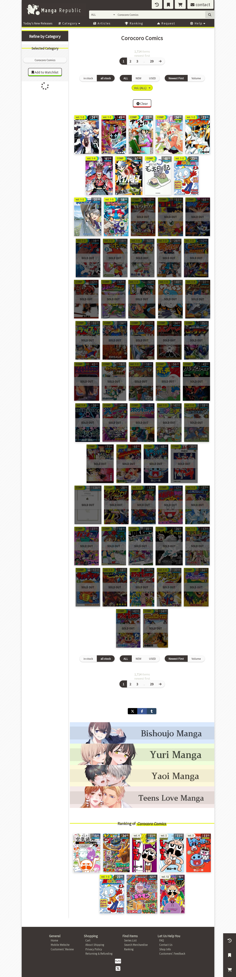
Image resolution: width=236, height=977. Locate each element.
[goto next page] (160, 61)
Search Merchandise (136, 944)
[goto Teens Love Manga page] (142, 797)
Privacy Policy (93, 949)
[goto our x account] (118, 968)
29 (152, 61)
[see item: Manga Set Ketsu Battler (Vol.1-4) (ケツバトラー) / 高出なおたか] (99, 175)
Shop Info (165, 949)
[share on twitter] (132, 711)
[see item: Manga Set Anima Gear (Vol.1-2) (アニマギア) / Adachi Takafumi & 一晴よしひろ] (88, 258)
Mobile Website (60, 944)
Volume (196, 78)
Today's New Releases (37, 23)
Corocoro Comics (151, 823)
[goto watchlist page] (168, 4)
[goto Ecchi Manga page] (142, 733)
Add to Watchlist (46, 72)
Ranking (136, 23)
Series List (130, 940)
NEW (138, 78)
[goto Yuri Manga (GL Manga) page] (142, 754)
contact (202, 4)
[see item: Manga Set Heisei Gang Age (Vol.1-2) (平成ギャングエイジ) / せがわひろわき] (87, 217)
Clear (144, 103)
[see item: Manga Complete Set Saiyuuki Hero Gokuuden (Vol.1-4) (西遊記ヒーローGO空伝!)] (155, 628)
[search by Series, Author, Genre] (209, 14)
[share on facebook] (142, 711)
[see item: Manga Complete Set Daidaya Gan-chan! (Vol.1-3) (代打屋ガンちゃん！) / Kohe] (86, 546)
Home (54, 940)
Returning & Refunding (99, 953)
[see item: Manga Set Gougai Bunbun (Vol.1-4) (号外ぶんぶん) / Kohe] (87, 422)
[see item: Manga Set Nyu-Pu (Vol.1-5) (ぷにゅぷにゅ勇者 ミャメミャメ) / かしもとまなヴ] (169, 422)
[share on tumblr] (151, 711)
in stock (88, 78)
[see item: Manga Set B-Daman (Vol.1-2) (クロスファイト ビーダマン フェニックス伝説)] (196, 258)
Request (167, 23)
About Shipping (94, 944)
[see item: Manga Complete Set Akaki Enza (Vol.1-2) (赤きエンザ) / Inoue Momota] (86, 299)
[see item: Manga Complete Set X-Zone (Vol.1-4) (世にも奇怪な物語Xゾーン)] (169, 340)
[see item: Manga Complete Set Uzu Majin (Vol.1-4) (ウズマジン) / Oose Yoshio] (115, 340)
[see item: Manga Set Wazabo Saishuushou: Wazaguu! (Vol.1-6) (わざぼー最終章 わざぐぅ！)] (142, 258)
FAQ (161, 940)
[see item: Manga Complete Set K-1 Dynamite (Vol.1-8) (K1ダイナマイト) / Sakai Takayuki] (128, 463)
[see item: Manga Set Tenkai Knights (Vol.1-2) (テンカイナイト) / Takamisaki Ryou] (141, 381)
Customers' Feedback (172, 953)
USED (152, 78)
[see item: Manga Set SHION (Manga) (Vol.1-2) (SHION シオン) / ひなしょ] (86, 134)
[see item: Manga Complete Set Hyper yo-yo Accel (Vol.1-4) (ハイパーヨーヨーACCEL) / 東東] (128, 175)
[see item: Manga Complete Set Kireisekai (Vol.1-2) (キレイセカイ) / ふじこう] (141, 134)
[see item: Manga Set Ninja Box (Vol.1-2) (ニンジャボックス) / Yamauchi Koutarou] (115, 258)
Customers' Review (62, 949)
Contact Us (165, 944)
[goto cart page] (180, 4)
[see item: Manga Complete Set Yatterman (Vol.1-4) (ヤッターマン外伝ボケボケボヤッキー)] (196, 587)
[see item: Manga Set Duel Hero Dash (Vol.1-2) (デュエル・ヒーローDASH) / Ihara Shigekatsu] (143, 505)
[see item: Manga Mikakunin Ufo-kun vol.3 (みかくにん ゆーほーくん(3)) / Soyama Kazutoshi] (198, 853)
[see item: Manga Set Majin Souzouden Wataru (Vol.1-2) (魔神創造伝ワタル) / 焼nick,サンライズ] (197, 134)
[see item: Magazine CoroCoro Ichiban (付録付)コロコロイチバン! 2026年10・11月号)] (142, 894)
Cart (87, 940)
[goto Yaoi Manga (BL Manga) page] (142, 775)
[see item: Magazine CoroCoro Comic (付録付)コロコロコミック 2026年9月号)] (116, 853)
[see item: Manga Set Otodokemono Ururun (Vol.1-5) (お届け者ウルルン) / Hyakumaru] (170, 299)
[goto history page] (157, 4)
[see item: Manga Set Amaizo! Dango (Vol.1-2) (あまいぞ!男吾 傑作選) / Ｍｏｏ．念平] (141, 299)
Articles (104, 23)
